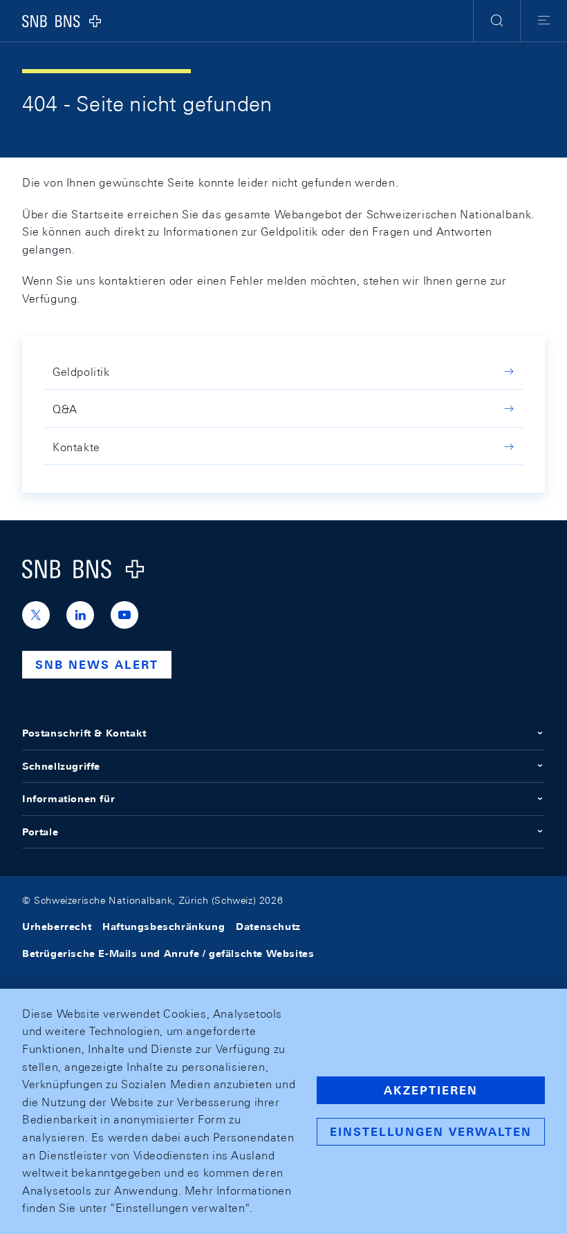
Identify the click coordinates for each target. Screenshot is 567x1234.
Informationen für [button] (68, 798)
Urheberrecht (56, 926)
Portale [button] (40, 832)
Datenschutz (268, 926)
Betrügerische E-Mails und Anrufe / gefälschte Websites (168, 953)
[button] (497, 20)
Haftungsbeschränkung (163, 926)
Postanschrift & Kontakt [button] (84, 733)
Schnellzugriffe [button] (61, 766)
